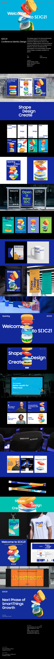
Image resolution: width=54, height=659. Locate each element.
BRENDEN (4, 3)
